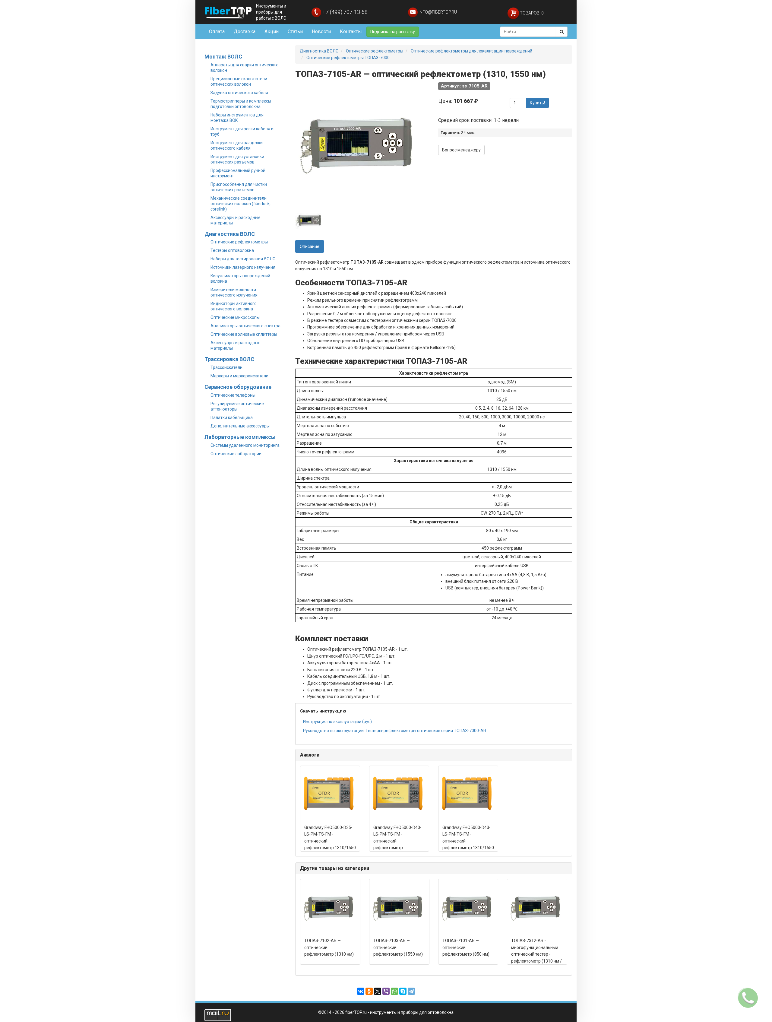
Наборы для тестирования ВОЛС (242, 258)
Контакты (351, 31)
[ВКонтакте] (360, 991)
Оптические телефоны (232, 395)
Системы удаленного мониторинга (245, 445)
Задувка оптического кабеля (239, 92)
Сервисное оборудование (237, 387)
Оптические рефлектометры (239, 242)
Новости (321, 31)
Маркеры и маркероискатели (239, 375)
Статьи (295, 31)
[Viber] (386, 991)
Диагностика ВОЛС (229, 234)
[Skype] (403, 991)
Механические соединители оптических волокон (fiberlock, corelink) (240, 203)
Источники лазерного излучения (242, 267)
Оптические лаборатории (235, 453)
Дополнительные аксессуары (240, 426)
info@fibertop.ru (437, 12)
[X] (377, 991)
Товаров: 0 (531, 13)
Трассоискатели (226, 367)
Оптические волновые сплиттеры (243, 334)
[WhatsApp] (394, 991)
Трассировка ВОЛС (229, 359)
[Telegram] (411, 991)
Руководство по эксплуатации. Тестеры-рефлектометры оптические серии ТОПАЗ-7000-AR (394, 730)
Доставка (244, 31)
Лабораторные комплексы (240, 437)
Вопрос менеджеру (461, 150)
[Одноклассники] (369, 991)
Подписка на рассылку (392, 31)
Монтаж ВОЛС (223, 56)
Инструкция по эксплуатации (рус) (337, 721)
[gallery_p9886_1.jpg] (308, 220)
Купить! (537, 102)
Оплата (217, 31)
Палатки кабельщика (231, 417)
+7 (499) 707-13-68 (344, 12)
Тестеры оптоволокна (232, 250)
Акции (271, 31)
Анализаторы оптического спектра (245, 325)
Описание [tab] (309, 246)
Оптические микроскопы (235, 317)
